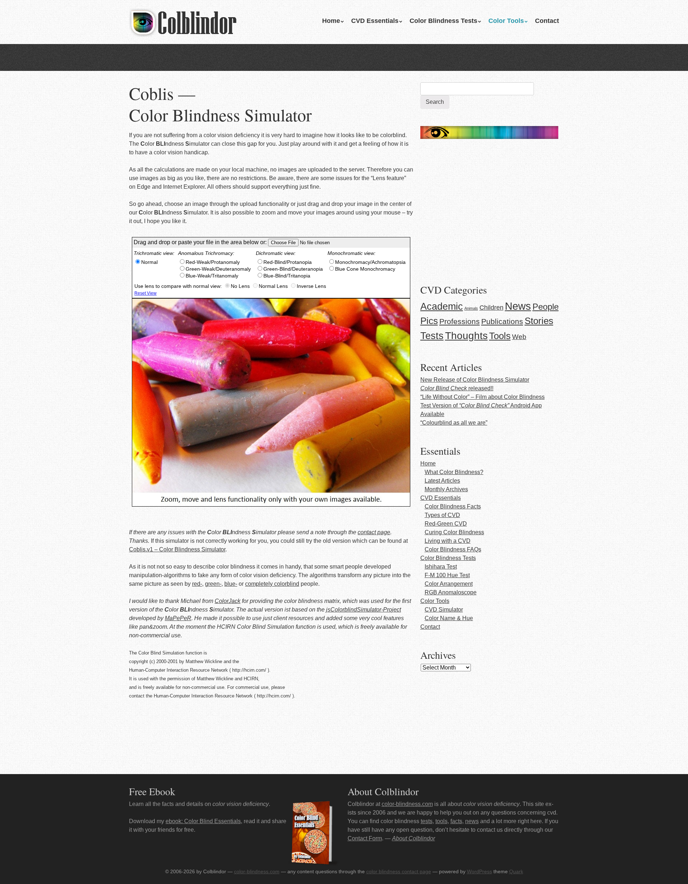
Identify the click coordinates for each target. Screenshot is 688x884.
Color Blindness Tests (443, 20)
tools (441, 821)
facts (456, 821)
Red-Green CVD (446, 524)
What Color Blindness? (454, 472)
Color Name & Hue (449, 618)
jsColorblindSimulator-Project (363, 610)
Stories (539, 320)
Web (519, 336)
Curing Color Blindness (454, 532)
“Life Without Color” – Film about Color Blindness (482, 397)
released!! (456, 388)
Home (331, 20)
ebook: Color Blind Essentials (203, 821)
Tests (432, 335)
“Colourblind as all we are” (453, 423)
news (472, 821)
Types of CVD (442, 515)
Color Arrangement (449, 584)
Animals (471, 308)
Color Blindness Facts (453, 506)
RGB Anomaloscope (451, 592)
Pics (429, 321)
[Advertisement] (489, 210)
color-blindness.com (407, 804)
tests (427, 821)
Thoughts (466, 335)
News (518, 306)
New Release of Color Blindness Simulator (474, 380)
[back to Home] (489, 130)
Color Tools (506, 20)
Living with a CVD (447, 541)
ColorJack (227, 601)
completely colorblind (272, 584)
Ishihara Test (441, 567)
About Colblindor (413, 838)
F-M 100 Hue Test (447, 575)
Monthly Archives (446, 489)
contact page (374, 532)
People (545, 306)
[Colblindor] (182, 21)
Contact (547, 20)
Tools (500, 335)
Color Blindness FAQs (453, 549)
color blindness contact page (398, 871)
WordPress (479, 871)
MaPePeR (178, 618)
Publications (502, 321)
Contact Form (365, 838)
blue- (230, 584)
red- (197, 584)
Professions (459, 321)
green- (213, 584)
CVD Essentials (374, 20)
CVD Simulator (444, 610)
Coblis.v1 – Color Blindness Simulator (177, 549)
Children (491, 307)
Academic (441, 306)
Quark (516, 871)
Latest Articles (442, 481)
